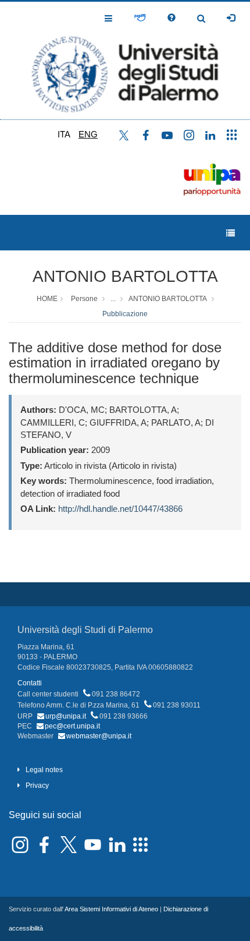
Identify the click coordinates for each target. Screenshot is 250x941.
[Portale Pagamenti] (139, 18)
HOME (47, 299)
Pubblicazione (125, 314)
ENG (88, 134)
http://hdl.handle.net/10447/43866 (120, 509)
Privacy (37, 785)
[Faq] (171, 18)
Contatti (29, 683)
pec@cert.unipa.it (72, 726)
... (113, 299)
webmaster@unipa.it (98, 736)
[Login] (230, 18)
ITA (64, 134)
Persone (84, 299)
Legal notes (44, 770)
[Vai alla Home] (125, 60)
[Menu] (230, 233)
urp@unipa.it (65, 716)
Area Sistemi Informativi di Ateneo (111, 908)
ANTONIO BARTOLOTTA (125, 276)
